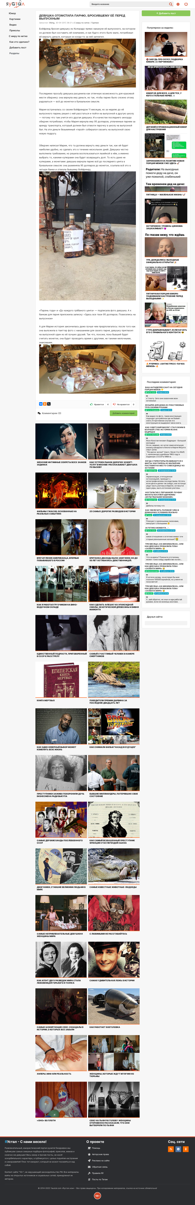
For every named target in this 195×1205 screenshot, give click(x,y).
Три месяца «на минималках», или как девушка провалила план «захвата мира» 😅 (164, 546)
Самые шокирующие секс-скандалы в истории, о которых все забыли (60, 1028)
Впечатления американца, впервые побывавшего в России (58, 559)
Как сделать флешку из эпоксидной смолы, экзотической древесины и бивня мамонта (114, 607)
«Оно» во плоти (46, 1120)
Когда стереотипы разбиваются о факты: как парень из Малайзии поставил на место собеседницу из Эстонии (165, 464)
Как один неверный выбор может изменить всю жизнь (56, 748)
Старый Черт (151, 470)
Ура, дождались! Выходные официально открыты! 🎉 (162, 261)
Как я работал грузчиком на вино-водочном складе (57, 605)
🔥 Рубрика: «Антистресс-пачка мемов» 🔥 (165, 365)
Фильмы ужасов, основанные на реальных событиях (57, 512)
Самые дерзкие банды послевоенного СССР (60, 841)
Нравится (101, 404)
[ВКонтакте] (41, 404)
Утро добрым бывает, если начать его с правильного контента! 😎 (166, 331)
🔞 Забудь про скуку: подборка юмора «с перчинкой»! (164, 60)
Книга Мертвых (46, 700)
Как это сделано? (19, 41)
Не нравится (125, 404)
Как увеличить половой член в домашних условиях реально (162, 511)
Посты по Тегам (100, 1179)
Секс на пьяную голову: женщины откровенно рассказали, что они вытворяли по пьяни (110, 1123)
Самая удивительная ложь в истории (112, 980)
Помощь (96, 1148)
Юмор (12, 13)
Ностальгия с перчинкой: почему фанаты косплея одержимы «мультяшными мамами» (163, 494)
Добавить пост (17, 47)
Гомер (149, 515)
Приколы (14, 30)
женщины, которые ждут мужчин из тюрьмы (112, 1075)
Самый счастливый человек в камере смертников (112, 655)
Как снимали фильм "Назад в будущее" (113, 747)
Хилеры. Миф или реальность (54, 1074)
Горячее (95, 23)
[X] (49, 404)
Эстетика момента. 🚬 (157, 528)
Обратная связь (100, 1167)
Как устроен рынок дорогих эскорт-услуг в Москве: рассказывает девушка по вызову (113, 464)
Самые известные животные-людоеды (113, 887)
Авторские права (100, 1154)
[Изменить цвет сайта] (178, 4)
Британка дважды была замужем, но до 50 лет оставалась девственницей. (114, 559)
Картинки (14, 19)
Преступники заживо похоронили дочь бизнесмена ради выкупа (60, 795)
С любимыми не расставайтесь (108, 934)
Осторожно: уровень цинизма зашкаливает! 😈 (164, 227)
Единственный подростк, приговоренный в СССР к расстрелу (62, 655)
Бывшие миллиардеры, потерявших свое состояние (114, 795)
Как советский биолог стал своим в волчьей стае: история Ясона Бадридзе (165, 429)
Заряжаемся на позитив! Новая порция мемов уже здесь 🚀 (165, 162)
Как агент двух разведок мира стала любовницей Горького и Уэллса (59, 981)
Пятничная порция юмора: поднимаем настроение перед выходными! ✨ (164, 296)
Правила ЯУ (98, 1173)
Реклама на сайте (100, 1160)
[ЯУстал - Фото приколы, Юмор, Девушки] (15, 4)
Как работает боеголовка (105, 1027)
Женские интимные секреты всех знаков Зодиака (61, 463)
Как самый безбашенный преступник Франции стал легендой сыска (112, 841)
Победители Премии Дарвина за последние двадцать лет (108, 701)
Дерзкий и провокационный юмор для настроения (166, 128)
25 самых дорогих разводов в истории (112, 511)
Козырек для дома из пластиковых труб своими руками (164, 406)
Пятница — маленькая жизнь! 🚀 (165, 194)
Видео (13, 24)
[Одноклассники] (45, 404)
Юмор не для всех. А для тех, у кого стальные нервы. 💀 (164, 94)
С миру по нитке (18, 36)
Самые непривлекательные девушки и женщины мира (60, 935)
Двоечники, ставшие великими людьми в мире (61, 888)
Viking (51, 23)
